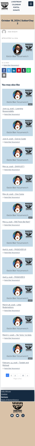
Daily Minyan (6, 391)
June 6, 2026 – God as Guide (14, 139)
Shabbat (4, 394)
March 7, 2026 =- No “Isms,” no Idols (17, 335)
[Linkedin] (14, 70)
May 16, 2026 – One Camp (13, 194)
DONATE (16, 10)
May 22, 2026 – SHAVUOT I (13, 166)
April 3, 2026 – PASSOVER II (14, 277)
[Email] (4, 75)
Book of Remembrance (10, 400)
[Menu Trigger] (30, 3)
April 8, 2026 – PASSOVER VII (14, 249)
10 (23, 375)
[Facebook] (4, 70)
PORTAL (16, 7)
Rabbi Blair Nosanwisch (11, 65)
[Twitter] (9, 70)
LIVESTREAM (16, 2)
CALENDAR (16, 4)
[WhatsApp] (28, 70)
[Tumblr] (23, 70)
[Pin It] (19, 70)
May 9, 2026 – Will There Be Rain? (16, 222)
